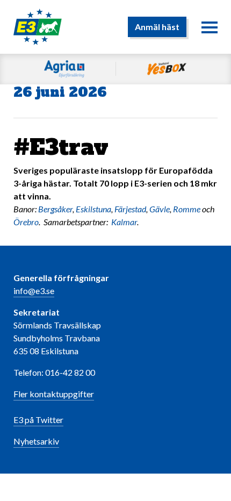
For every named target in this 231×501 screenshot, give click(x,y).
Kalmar (124, 222)
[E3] (37, 25)
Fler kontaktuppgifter (53, 394)
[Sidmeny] (209, 27)
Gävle (159, 209)
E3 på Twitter (38, 419)
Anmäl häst (157, 27)
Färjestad (130, 209)
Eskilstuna (93, 209)
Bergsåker (55, 209)
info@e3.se (33, 290)
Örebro (26, 222)
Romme (186, 209)
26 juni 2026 (60, 92)
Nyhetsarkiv (36, 441)
